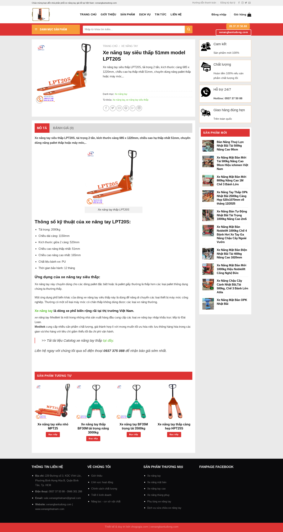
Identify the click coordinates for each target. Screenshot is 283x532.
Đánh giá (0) (63, 128)
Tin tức (160, 14)
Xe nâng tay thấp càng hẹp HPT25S (174, 426)
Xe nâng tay (129, 46)
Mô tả (42, 128)
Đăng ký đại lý (227, 2)
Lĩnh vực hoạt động (102, 482)
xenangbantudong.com (58, 504)
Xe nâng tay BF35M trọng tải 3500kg (134, 426)
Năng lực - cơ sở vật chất (106, 501)
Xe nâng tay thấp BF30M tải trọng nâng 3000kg (93, 428)
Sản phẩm (127, 14)
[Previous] (35, 416)
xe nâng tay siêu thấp (137, 100)
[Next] (192, 416)
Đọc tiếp (53, 434)
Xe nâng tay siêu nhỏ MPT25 (53, 426)
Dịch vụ (145, 14)
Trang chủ (88, 14)
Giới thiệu (108, 14)
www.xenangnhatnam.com (49, 509)
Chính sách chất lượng (104, 488)
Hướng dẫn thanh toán (204, 2)
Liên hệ (176, 14)
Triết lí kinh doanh (101, 495)
